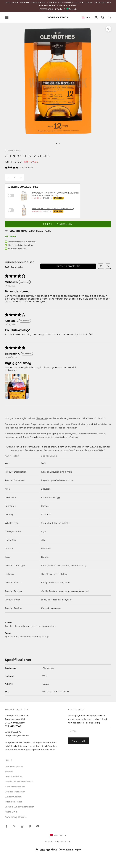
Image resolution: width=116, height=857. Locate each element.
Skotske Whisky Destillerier (19, 806)
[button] (11, 167)
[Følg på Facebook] (6, 826)
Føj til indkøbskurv (58, 224)
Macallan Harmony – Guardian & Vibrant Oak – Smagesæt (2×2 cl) (55, 194)
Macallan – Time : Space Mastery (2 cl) (53, 208)
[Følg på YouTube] (37, 826)
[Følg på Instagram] (22, 826)
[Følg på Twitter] (14, 826)
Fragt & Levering (13, 776)
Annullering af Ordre (16, 817)
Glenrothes (13, 150)
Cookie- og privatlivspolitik (19, 781)
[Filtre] (101, 266)
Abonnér (78, 741)
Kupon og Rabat (13, 801)
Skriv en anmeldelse (68, 266)
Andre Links (11, 811)
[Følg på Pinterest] (29, 826)
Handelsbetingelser (15, 786)
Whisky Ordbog (13, 796)
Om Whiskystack (14, 766)
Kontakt (9, 771)
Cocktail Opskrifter (15, 791)
